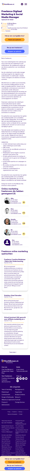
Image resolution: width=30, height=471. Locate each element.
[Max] (7, 242)
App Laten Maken (6, 445)
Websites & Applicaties (8, 399)
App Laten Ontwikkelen (7, 422)
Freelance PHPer (5, 429)
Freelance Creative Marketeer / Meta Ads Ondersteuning (15, 260)
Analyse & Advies (20, 394)
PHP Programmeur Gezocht (8, 427)
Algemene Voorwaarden (12, 414)
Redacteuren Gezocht (21, 435)
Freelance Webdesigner (7, 431)
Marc (12, 209)
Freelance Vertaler (20, 427)
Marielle (13, 219)
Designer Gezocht (6, 451)
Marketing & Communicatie (6, 393)
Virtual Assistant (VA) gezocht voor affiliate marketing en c (15, 318)
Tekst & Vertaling (7, 389)
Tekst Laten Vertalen (6, 437)
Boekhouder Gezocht (20, 453)
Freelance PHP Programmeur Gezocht (21, 423)
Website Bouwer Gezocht (21, 455)
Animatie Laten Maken (7, 435)
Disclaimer (14, 411)
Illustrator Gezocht (20, 437)
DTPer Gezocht (19, 447)
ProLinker (16, 362)
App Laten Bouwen (6, 441)
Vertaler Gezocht (5, 439)
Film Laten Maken (20, 425)
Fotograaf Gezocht (20, 420)
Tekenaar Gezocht (20, 439)
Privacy (9, 411)
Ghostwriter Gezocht (6, 449)
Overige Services (20, 402)
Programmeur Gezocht (21, 441)
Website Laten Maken (20, 445)
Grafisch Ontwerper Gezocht (8, 453)
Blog (3, 373)
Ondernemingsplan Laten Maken (21, 432)
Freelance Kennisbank (8, 378)
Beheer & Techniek (17, 398)
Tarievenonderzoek (22, 371)
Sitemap (20, 411)
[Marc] (7, 211)
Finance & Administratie (6, 403)
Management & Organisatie (19, 391)
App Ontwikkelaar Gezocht (22, 429)
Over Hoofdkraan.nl (7, 369)
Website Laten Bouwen (21, 443)
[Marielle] (7, 221)
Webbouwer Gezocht (6, 455)
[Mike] (7, 200)
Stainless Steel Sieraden (12, 295)
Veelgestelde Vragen (8, 371)
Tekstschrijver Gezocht (7, 420)
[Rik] (7, 232)
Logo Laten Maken (20, 451)
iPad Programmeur (6, 443)
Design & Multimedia (8, 397)
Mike (12, 198)
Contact (20, 414)
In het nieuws (20, 369)
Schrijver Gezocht (20, 449)
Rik (12, 230)
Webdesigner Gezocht (7, 447)
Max (13, 240)
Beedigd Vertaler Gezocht (7, 425)
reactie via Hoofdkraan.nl (15, 183)
